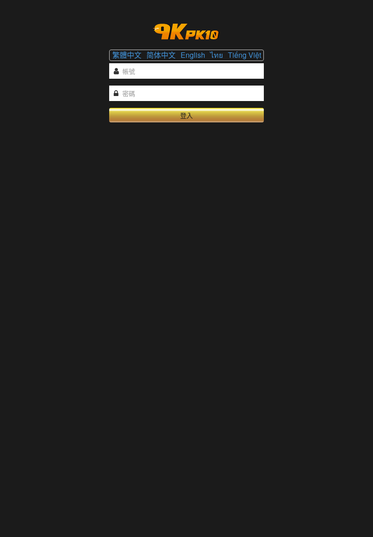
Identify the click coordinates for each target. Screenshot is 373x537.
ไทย (216, 55)
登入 (186, 115)
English (193, 55)
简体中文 (161, 55)
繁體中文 (126, 55)
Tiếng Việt (244, 55)
